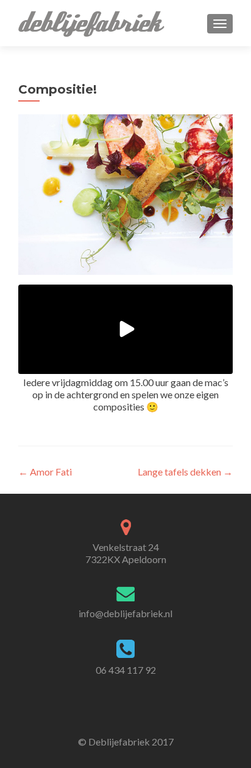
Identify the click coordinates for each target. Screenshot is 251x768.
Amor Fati (45, 471)
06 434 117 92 (126, 670)
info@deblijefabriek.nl (125, 613)
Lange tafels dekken (185, 471)
